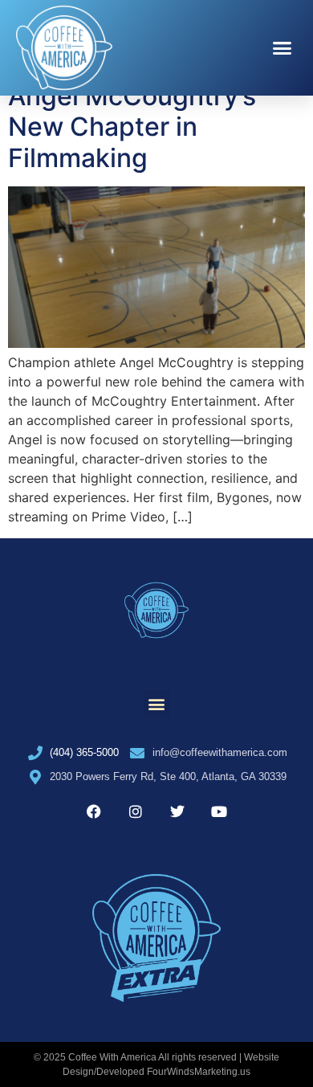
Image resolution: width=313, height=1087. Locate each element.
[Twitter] (177, 811)
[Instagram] (135, 811)
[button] (282, 48)
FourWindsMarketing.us (198, 1071)
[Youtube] (219, 811)
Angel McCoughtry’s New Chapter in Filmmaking (132, 127)
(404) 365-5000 (84, 752)
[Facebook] (93, 811)
